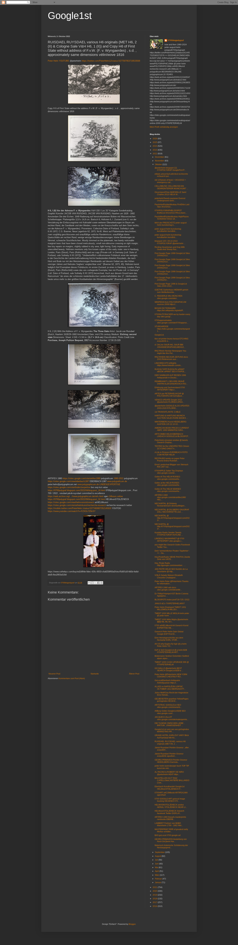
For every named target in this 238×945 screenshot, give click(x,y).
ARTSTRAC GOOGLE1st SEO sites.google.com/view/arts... (168, 706)
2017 (155, 902)
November (160, 161)
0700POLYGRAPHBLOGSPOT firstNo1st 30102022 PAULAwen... (171, 211)
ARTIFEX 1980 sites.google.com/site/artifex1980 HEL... (170, 497)
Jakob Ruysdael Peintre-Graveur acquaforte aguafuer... (169, 755)
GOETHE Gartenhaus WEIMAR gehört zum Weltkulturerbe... (171, 291)
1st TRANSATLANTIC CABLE (168, 412)
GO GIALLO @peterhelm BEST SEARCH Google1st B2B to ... (169, 669)
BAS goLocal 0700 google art (168, 835)
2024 (155, 146)
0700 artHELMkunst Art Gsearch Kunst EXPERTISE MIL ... (171, 626)
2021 (155, 887)
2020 (155, 891)
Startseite (95, 674)
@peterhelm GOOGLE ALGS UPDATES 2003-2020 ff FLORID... (172, 407)
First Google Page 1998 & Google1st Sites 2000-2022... (171, 285)
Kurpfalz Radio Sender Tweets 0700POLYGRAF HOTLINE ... (169, 533)
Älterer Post (134, 674)
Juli (157, 860)
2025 (155, 142)
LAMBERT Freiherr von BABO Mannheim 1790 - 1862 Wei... (169, 824)
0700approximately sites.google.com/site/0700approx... (171, 321)
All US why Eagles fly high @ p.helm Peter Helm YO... (171, 645)
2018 (155, 899)
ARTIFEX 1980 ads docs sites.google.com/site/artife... (168, 588)
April (157, 871)
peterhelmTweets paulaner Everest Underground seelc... (170, 199)
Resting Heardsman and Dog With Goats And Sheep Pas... (170, 248)
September (160, 852)
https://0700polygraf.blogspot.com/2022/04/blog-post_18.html (76, 490)
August (158, 856)
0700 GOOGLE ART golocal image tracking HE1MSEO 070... (170, 800)
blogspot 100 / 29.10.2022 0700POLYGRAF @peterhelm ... (170, 242)
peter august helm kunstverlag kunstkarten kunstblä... (168, 230)
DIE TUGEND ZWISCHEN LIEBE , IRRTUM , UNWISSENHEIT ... (169, 724)
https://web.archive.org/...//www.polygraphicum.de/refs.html (75, 496)
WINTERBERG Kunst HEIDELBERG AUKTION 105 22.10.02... (170, 423)
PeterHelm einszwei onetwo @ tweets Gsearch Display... (171, 441)
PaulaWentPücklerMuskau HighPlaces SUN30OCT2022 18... (172, 217)
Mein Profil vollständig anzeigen (164, 127)
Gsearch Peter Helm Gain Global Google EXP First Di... (169, 632)
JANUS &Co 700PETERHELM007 (170, 603)
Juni (157, 864)
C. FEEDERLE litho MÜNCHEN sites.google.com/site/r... (168, 297)
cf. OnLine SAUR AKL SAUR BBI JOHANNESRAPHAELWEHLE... (170, 346)
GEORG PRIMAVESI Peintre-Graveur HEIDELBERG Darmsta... (171, 761)
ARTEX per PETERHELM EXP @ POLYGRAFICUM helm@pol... (169, 395)
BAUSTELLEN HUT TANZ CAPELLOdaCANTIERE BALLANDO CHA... (172, 780)
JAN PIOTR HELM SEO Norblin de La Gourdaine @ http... (171, 570)
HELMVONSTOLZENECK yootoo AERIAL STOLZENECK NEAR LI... (171, 806)
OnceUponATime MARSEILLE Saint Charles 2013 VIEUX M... (170, 193)
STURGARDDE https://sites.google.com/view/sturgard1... (172, 328)
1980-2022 (118, 478)
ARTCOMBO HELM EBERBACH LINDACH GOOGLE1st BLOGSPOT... (172, 435)
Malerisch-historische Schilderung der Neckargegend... (171, 846)
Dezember (160, 157)
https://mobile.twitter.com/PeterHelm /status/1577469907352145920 (79, 508)
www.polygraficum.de (117, 481)
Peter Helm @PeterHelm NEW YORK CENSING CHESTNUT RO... (171, 675)
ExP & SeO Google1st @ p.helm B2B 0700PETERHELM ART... (171, 651)
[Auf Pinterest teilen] (101, 582)
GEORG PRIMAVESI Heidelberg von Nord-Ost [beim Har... (171, 840)
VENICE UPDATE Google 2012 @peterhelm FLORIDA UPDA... (169, 401)
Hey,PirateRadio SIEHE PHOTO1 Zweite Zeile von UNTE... (172, 558)
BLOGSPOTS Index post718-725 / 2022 (172, 599)
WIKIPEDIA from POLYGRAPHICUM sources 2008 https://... (170, 303)
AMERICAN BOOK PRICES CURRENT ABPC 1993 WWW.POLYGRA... (172, 429)
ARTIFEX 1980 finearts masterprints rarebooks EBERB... (170, 818)
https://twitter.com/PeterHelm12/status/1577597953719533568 (111, 61)
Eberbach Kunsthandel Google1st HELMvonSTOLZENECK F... (169, 787)
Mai (157, 867)
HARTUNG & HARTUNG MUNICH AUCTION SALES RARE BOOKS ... (171, 417)
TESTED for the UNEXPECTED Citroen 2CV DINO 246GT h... (172, 447)
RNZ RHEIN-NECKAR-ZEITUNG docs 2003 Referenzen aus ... (171, 358)
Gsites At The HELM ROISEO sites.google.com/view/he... (168, 478)
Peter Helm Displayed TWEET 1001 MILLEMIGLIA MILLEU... (170, 608)
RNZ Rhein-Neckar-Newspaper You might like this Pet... (170, 352)
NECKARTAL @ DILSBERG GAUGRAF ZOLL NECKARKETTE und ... (172, 511)
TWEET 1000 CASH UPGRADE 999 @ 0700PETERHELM (172, 663)
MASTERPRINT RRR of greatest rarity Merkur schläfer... (171, 830)
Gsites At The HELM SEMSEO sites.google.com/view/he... (168, 490)
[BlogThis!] (92, 582)
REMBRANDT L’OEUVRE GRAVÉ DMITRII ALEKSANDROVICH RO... (171, 382)
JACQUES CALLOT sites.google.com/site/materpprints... (171, 718)
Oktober (158, 164)
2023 (155, 150)
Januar (158, 882)
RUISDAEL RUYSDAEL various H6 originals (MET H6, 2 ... (170, 742)
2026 (155, 138)
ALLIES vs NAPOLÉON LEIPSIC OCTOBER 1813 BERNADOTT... (170, 687)
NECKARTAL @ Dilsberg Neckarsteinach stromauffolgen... (170, 504)
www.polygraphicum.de (88, 484)
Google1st (70, 15)
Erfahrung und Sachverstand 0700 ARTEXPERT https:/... (170, 388)
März (157, 875)
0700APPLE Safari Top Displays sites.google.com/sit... (169, 472)
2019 (155, 895)
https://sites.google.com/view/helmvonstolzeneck (71, 502)
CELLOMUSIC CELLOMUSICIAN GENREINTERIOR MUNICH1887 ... (171, 187)
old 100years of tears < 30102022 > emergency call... (170, 181)
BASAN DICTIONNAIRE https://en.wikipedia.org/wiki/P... (169, 309)
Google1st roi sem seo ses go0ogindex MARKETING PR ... (172, 730)
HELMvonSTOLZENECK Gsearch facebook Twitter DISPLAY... (169, 812)
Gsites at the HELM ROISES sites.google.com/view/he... (168, 484)
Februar (158, 879)
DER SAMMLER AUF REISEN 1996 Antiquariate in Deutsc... (170, 376)
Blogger (132, 924)
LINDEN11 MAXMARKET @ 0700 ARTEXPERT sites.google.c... (169, 539)
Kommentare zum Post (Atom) (72, 678)
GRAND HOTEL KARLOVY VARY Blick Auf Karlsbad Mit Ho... (172, 736)
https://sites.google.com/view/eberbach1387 (68, 481)
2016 (155, 906)
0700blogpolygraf (176, 40)
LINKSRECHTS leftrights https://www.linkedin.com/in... (168, 364)
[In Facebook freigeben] (98, 582)
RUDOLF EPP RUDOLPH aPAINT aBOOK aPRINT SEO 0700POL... (170, 370)
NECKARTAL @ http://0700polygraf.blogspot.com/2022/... (172, 517)
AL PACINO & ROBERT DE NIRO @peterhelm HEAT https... (169, 773)
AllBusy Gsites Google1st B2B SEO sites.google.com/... (170, 712)
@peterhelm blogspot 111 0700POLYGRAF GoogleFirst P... (170, 169)
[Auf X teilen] (95, 582)
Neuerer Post (54, 674)
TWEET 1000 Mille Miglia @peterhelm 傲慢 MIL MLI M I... (171, 620)
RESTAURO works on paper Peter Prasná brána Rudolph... (170, 459)
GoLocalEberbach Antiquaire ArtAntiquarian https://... (167, 681)
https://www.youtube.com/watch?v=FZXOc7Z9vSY (72, 511)
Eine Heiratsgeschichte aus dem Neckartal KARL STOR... (169, 639)
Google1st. (159, 335)
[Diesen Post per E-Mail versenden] (89, 582)
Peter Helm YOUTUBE (58, 61)
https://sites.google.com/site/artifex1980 (81, 478)
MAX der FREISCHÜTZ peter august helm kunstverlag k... (171, 224)
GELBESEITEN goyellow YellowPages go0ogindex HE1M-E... (171, 700)
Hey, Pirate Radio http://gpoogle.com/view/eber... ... (170, 564)
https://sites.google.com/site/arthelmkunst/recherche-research (77, 505)
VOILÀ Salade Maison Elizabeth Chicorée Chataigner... (169, 576)
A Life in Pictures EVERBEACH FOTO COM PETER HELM (171, 453)
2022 (155, 153)
